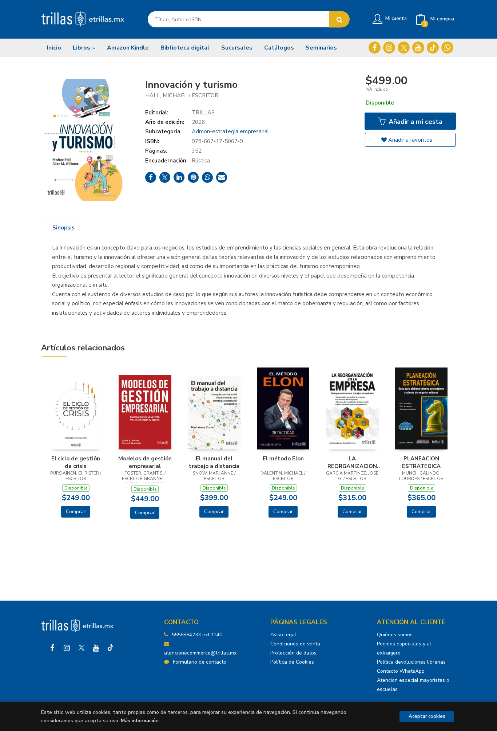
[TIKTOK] (433, 48)
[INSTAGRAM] (389, 48)
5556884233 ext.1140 (197, 634)
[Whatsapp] (447, 48)
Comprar (76, 511)
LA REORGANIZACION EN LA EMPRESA (352, 462)
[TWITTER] (404, 48)
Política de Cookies (292, 662)
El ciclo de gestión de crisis (75, 462)
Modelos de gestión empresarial (145, 462)
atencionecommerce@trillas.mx (200, 652)
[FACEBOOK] (375, 48)
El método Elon (283, 458)
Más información (140, 720)
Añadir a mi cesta (414, 121)
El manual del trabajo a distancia (214, 462)
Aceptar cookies (427, 716)
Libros (82, 48)
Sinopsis (63, 227)
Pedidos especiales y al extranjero (404, 648)
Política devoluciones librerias (411, 662)
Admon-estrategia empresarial (230, 131)
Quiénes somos (395, 634)
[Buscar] (339, 19)
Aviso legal (283, 634)
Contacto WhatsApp (401, 671)
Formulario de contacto (199, 662)
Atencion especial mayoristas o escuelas (413, 685)
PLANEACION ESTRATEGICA (421, 462)
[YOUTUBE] (418, 48)
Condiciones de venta (295, 643)
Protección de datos (293, 652)
